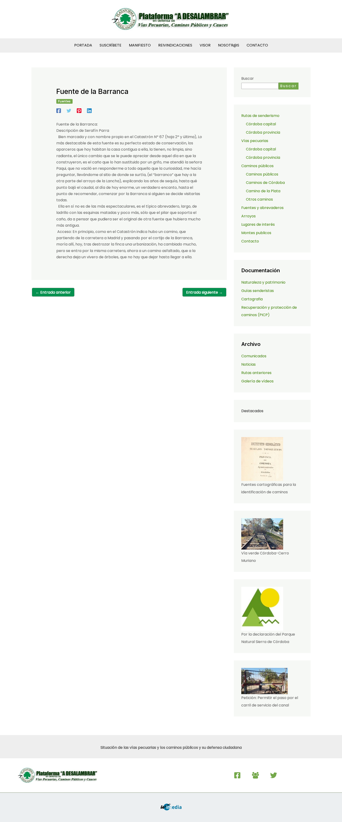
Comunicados (253, 356)
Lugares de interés (258, 224)
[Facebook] (58, 110)
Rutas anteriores (256, 372)
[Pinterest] (79, 110)
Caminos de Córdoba (265, 182)
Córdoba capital (261, 124)
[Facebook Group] (255, 775)
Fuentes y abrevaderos (262, 207)
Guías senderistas (257, 290)
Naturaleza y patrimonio (263, 282)
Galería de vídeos (257, 381)
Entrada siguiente (204, 292)
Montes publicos (256, 232)
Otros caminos (259, 199)
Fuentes (64, 101)
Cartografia (252, 299)
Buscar (247, 78)
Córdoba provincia (263, 132)
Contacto (250, 241)
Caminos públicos (262, 174)
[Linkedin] (89, 110)
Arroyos (248, 216)
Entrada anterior (53, 292)
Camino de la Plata (263, 191)
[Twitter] (69, 110)
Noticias (248, 364)
